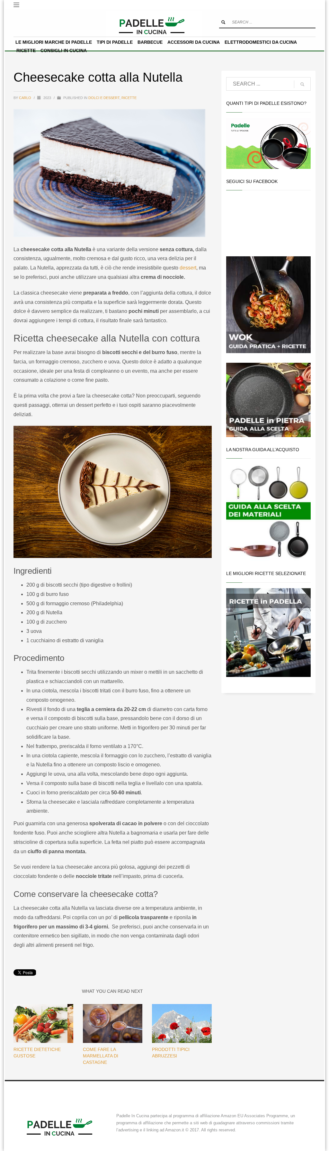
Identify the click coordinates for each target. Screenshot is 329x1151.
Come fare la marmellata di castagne (100, 1056)
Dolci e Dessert (104, 98)
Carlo (25, 98)
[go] (223, 22)
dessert (188, 267)
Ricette (129, 98)
